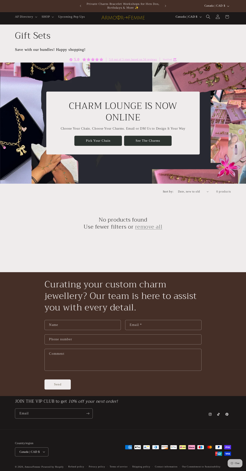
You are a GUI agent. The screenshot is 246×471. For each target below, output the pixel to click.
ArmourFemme (32, 466)
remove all (148, 226)
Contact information (166, 466)
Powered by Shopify (52, 466)
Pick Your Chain (98, 141)
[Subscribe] (88, 413)
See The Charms (148, 141)
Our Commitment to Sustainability (201, 466)
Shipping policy (141, 466)
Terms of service (119, 466)
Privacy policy (97, 466)
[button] (25, 16)
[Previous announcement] (80, 6)
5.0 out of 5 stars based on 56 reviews (133, 59)
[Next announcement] (165, 6)
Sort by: (168, 191)
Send (57, 384)
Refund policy (76, 466)
